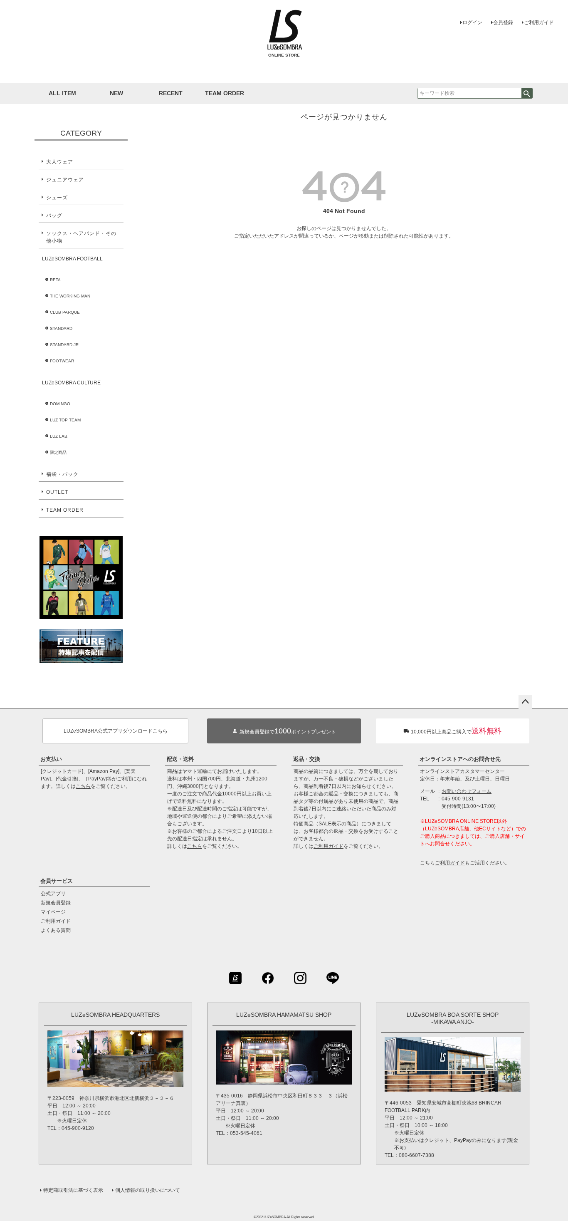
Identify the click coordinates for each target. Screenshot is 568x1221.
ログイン (472, 22)
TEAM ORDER (65, 510)
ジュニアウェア (65, 180)
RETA (55, 279)
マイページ (53, 912)
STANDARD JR (64, 344)
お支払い (51, 759)
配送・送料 (180, 759)
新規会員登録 (56, 903)
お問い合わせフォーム (466, 791)
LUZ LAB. (59, 436)
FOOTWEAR (62, 361)
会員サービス (56, 881)
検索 (526, 93)
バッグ (54, 215)
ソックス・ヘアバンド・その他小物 (81, 237)
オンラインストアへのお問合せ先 (460, 759)
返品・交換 (306, 759)
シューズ (57, 198)
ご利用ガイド (539, 22)
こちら (83, 786)
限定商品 (58, 452)
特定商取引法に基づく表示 (73, 1190)
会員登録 (503, 22)
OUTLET (57, 492)
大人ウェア (59, 162)
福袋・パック (62, 474)
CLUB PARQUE (65, 312)
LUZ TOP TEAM (65, 420)
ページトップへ (525, 701)
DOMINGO (60, 403)
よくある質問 (56, 930)
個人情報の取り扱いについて (147, 1190)
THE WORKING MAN (70, 296)
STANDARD (61, 328)
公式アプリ (53, 894)
